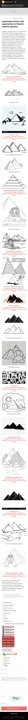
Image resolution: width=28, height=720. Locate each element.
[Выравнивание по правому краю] (15, 678)
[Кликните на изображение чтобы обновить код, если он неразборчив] (15, 700)
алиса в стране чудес (8, 608)
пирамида (5, 618)
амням (8, 663)
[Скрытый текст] (3, 679)
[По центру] (13, 678)
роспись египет (6, 613)
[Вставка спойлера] (9, 679)
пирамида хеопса (7, 603)
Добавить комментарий (14, 708)
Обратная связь (14, 713)
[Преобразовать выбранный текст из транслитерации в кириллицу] (7, 679)
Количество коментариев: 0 (19, 18)
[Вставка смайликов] (18, 678)
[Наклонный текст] (5, 678)
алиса (4, 616)
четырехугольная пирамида (9, 610)
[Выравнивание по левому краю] (11, 678)
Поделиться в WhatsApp (10, 78)
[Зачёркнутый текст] (9, 678)
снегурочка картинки (8, 661)
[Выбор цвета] (25, 678)
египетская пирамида (8, 605)
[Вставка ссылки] (20, 678)
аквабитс (8, 658)
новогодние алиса (7, 621)
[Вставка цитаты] (5, 679)
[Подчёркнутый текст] (6, 678)
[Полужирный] (3, 678)
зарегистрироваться (15, 596)
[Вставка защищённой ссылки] (22, 678)
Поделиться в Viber (12, 80)
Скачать (14, 81)
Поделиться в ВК (21, 80)
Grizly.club (8, 656)
